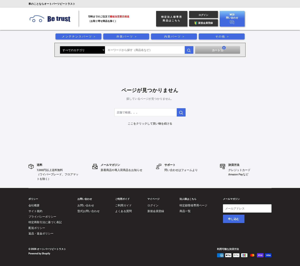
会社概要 (34, 205)
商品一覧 (185, 211)
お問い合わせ (85, 205)
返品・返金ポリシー (40, 233)
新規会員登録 (155, 211)
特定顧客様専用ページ (193, 205)
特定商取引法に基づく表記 (45, 222)
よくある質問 (123, 211)
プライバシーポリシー (42, 216)
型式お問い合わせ (88, 211)
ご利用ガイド (123, 205)
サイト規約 (35, 211)
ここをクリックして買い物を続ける (150, 123)
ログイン (153, 205)
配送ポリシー (36, 227)
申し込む (233, 218)
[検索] (189, 50)
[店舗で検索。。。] (181, 112)
